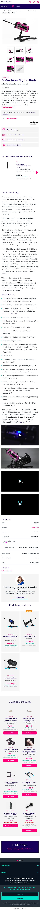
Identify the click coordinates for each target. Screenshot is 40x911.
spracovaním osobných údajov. (21, 904)
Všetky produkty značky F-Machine (20, 849)
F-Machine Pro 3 (23, 422)
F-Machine (5, 77)
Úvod (3, 11)
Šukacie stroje (32, 11)
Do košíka (11, 733)
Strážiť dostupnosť (10, 826)
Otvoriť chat (20, 597)
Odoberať (20, 898)
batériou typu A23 (10, 313)
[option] (20, 170)
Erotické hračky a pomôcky (16, 11)
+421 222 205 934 (12, 593)
